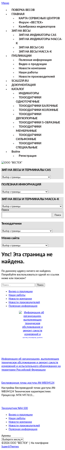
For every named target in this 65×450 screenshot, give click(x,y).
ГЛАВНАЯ (18, 14)
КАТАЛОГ (18, 89)
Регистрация (27, 156)
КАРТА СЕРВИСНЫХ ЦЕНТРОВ (39, 18)
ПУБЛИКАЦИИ (22, 56)
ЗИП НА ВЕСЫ (21, 31)
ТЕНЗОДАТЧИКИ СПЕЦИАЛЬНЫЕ (28, 145)
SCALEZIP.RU (20, 81)
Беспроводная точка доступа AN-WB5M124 (27, 382)
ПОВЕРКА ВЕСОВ (23, 10)
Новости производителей (37, 76)
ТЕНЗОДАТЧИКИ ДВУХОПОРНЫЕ (28, 116)
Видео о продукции (33, 64)
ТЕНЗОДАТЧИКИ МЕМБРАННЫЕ (28, 129)
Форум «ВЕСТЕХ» (31, 22)
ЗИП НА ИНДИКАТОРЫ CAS (37, 35)
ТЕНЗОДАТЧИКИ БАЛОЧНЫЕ (38, 106)
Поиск (5, 210)
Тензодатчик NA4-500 (14, 408)
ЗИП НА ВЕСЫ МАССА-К (35, 51)
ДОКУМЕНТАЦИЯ (24, 85)
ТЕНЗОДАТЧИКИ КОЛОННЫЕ (38, 110)
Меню (5, 3)
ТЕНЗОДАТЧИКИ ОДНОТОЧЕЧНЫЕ (28, 99)
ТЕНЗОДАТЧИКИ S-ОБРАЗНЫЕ (39, 122)
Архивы (6, 435)
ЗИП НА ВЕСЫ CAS (31, 47)
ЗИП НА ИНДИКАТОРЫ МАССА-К (39, 41)
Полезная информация (35, 60)
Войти (16, 152)
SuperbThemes (10, 446)
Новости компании (32, 68)
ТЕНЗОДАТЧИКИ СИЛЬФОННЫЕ (28, 137)
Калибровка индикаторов (37, 26)
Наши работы (28, 72)
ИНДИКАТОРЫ (29, 93)
